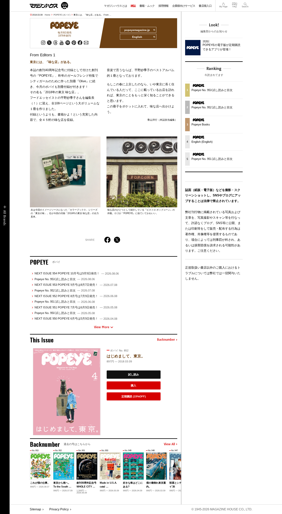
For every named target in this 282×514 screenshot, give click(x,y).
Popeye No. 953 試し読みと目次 (65, 279)
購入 (133, 385)
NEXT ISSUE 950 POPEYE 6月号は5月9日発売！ (76, 318)
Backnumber (166, 339)
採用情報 (163, 5)
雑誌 (133, 5)
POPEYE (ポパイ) (62, 15)
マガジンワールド (49, 5)
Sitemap (35, 509)
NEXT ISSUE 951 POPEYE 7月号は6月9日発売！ (76, 307)
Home (47, 15)
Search (245, 3)
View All (169, 444)
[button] (173, 470)
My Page (223, 3)
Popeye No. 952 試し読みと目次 (65, 290)
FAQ (234, 3)
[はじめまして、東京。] (67, 391)
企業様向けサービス (183, 5)
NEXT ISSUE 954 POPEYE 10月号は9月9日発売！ (77, 273)
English (137, 36)
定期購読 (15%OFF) (133, 396)
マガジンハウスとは (115, 5)
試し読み (133, 374)
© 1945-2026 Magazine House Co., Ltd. (221, 509)
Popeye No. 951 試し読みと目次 (65, 301)
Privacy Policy (59, 509)
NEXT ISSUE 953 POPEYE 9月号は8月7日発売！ (76, 284)
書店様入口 (205, 5)
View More (101, 327)
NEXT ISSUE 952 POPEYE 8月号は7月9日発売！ (76, 296)
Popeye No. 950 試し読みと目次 (65, 313)
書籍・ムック (147, 5)
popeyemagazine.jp (137, 30)
